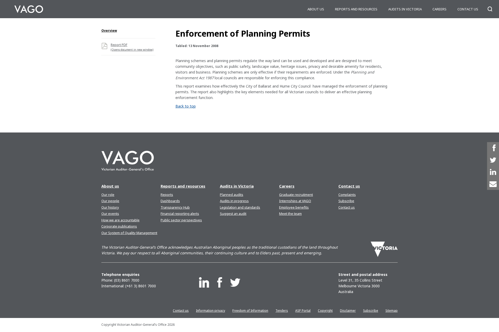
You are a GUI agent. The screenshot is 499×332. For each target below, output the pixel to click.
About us (315, 9)
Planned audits (231, 194)
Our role (107, 194)
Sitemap (391, 310)
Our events (110, 213)
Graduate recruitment (296, 194)
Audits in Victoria (405, 9)
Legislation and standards (240, 207)
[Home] (28, 9)
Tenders (281, 310)
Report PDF (132, 47)
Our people (110, 200)
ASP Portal (303, 310)
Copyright (325, 310)
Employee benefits (294, 207)
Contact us (467, 9)
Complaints (347, 194)
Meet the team (290, 213)
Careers (439, 9)
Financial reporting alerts (180, 213)
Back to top (185, 106)
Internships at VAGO (295, 200)
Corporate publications (119, 226)
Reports (167, 194)
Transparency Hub (175, 207)
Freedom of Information (250, 310)
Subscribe (346, 200)
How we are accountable (120, 220)
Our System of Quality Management (129, 232)
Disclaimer (348, 310)
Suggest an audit (233, 213)
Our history (110, 207)
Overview (109, 30)
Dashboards (170, 200)
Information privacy (210, 310)
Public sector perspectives (181, 220)
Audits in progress (234, 200)
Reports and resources (356, 9)
